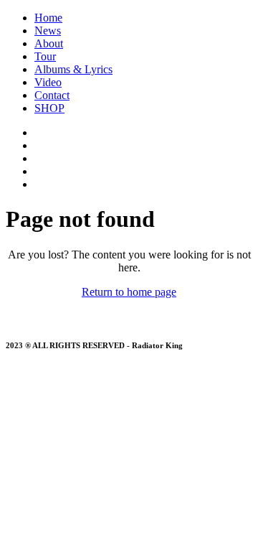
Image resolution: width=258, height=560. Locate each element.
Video (48, 82)
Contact (52, 95)
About (48, 43)
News (47, 30)
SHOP (49, 108)
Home (48, 17)
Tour (45, 56)
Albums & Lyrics (73, 69)
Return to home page (129, 292)
